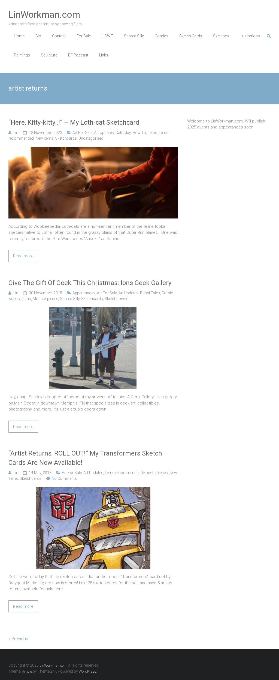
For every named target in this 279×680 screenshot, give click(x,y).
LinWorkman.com (44, 14)
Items (152, 132)
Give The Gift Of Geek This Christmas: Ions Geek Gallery (89, 283)
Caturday (123, 132)
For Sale (84, 36)
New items (44, 138)
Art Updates (104, 132)
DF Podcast (78, 55)
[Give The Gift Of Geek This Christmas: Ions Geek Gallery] (93, 310)
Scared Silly (134, 36)
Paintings (22, 55)
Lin (15, 132)
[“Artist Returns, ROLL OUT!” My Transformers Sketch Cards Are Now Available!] (93, 489)
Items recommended (123, 473)
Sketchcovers (116, 298)
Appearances (83, 293)
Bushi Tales (150, 293)
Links (103, 55)
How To (139, 132)
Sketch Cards (190, 36)
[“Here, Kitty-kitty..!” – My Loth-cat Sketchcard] (93, 149)
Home (19, 36)
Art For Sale (82, 132)
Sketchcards (66, 138)
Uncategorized (90, 138)
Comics (161, 36)
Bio (38, 36)
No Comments (64, 478)
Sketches (221, 36)
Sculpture (49, 55)
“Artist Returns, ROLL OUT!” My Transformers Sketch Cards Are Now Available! (85, 458)
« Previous (18, 638)
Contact (59, 36)
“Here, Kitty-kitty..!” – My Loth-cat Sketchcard (74, 122)
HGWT (107, 36)
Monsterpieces (45, 298)
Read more (23, 255)
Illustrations (250, 36)
